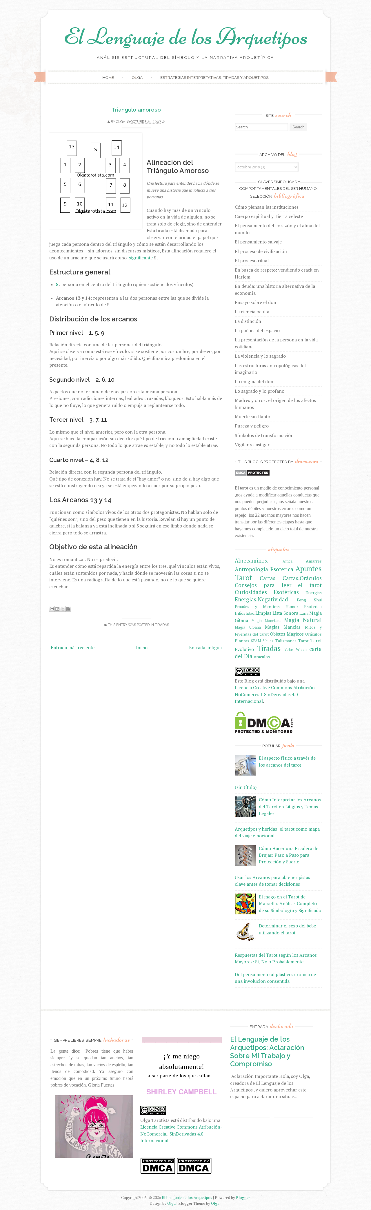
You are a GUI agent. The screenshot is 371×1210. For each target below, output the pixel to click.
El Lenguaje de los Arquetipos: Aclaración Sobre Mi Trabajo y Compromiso (267, 1051)
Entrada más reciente (72, 647)
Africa (287, 561)
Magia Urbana (248, 627)
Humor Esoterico (303, 606)
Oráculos (313, 634)
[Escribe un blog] (57, 609)
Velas (289, 649)
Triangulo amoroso (136, 109)
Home (108, 77)
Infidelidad (244, 613)
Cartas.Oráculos (302, 578)
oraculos (262, 656)
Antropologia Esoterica (264, 569)
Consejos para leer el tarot (278, 585)
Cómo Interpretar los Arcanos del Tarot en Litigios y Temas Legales (290, 806)
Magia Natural (303, 619)
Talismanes (286, 640)
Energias (313, 592)
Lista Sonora (285, 613)
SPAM (256, 640)
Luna (303, 613)
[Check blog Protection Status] (252, 474)
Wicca (301, 649)
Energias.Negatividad (261, 599)
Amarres (314, 561)
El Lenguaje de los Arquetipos (185, 36)
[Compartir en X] (63, 609)
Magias (272, 627)
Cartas (267, 578)
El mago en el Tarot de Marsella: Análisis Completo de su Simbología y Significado (290, 903)
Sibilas (268, 640)
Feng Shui (309, 600)
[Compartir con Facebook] (68, 609)
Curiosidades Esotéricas (267, 592)
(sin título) (246, 787)
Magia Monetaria (266, 620)
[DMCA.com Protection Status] (264, 731)
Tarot (303, 640)
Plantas (242, 640)
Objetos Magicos (287, 634)
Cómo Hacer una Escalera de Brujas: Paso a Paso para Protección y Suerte (288, 855)
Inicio (142, 647)
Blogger (243, 1197)
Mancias (292, 627)
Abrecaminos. (251, 560)
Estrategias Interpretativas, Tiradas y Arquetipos (214, 77)
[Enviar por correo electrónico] (52, 609)
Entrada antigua (205, 647)
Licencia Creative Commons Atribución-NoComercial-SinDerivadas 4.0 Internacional (276, 694)
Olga (137, 77)
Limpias (263, 613)
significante (141, 258)
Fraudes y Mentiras (257, 606)
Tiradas (162, 625)
